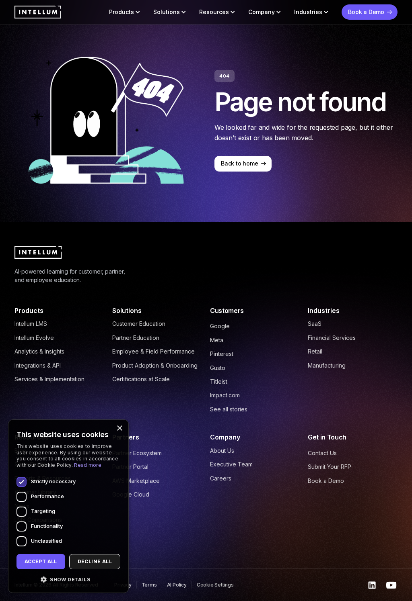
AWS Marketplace (136, 480)
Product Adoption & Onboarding (155, 365)
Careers (220, 478)
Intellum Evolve (34, 337)
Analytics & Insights (39, 351)
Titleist (218, 381)
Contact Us (322, 453)
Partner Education (135, 337)
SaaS (314, 323)
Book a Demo (326, 480)
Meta (216, 340)
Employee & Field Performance (153, 351)
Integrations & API (37, 365)
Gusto (217, 367)
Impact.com (225, 395)
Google (220, 326)
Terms (149, 585)
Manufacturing (327, 365)
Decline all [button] (95, 561)
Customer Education (138, 323)
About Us (222, 450)
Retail (315, 351)
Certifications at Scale (141, 379)
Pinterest (221, 353)
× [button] (119, 428)
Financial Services (332, 337)
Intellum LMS (30, 323)
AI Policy (177, 585)
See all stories (228, 409)
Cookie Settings (215, 585)
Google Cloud (130, 494)
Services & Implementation (49, 379)
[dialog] (68, 506)
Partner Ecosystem (137, 453)
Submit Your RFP (329, 466)
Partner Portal (130, 466)
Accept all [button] (41, 561)
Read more (87, 465)
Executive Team (231, 464)
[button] (124, 12)
